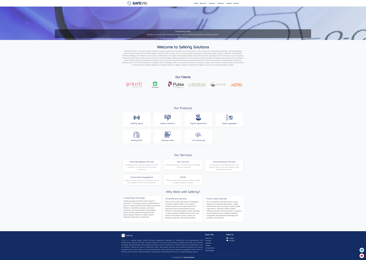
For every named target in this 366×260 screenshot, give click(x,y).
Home (196, 3)
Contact (236, 3)
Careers (229, 3)
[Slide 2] (183, 37)
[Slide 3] (186, 37)
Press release (209, 250)
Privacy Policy (210, 248)
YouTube (231, 240)
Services (212, 3)
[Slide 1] (179, 37)
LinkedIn (231, 238)
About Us (203, 3)
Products (221, 3)
